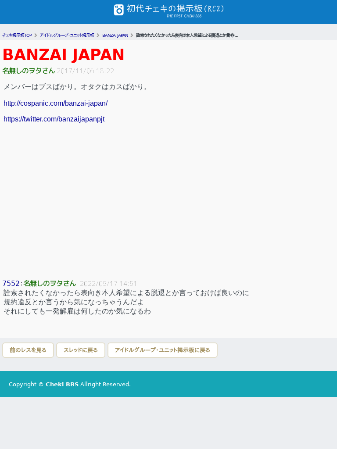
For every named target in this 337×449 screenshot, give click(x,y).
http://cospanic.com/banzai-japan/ (56, 103)
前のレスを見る (28, 350)
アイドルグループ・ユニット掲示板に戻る (162, 350)
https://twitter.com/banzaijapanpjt (54, 119)
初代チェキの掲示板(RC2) (168, 12)
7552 (11, 283)
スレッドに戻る (81, 350)
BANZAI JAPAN (63, 55)
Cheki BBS (62, 384)
